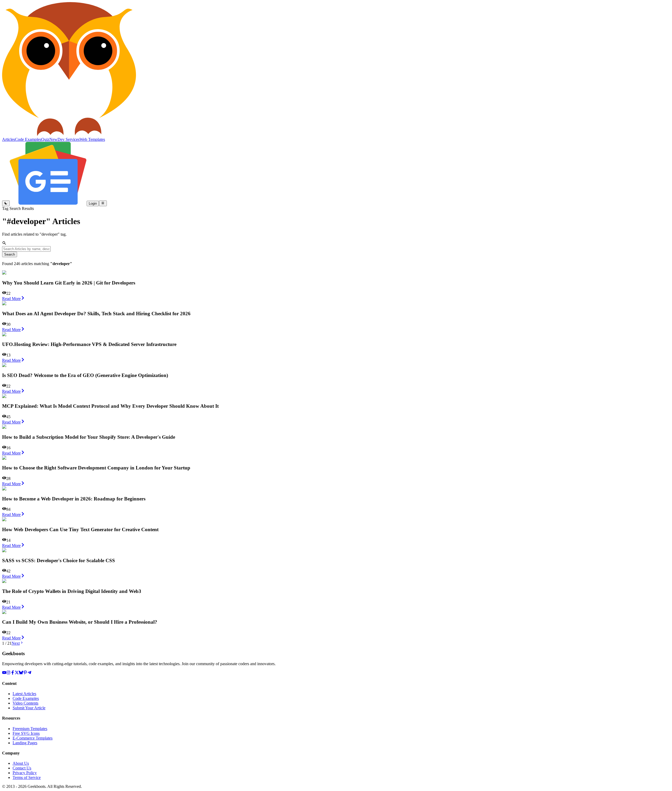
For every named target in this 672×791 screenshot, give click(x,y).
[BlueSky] (21, 673)
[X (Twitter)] (17, 673)
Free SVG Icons (26, 733)
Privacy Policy (25, 773)
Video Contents (25, 703)
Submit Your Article (29, 708)
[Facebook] (12, 673)
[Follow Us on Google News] (48, 203)
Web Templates (92, 139)
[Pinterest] (25, 673)
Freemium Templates (30, 728)
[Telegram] (29, 673)
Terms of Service (27, 777)
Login (93, 203)
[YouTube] (4, 673)
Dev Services (68, 139)
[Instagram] (8, 673)
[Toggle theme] (6, 203)
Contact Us (22, 768)
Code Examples (26, 698)
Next (16, 643)
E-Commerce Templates (32, 738)
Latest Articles (24, 693)
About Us (21, 763)
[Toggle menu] (103, 203)
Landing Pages (25, 743)
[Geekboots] (69, 134)
